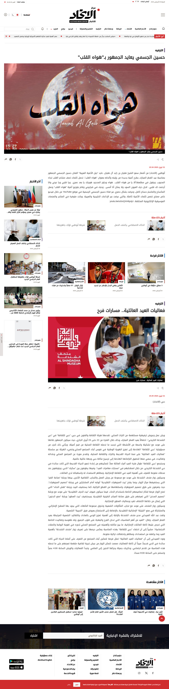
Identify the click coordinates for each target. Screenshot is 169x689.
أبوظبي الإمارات (142, 1)
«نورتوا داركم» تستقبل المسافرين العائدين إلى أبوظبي (67, 613)
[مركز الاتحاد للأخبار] (84, 15)
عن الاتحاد (71, 664)
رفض (69, 684)
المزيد (55, 29)
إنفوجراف (94, 669)
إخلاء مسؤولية (46, 655)
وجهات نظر (108, 29)
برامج (63, 29)
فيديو (70, 29)
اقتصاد (129, 29)
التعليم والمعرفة (86, 29)
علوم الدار (153, 29)
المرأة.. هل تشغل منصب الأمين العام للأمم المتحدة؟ (106, 613)
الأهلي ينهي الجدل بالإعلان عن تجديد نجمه (108, 286)
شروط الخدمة (69, 673)
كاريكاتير (71, 655)
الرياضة (118, 29)
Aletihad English (45, 660)
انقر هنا (110, 685)
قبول (76, 684)
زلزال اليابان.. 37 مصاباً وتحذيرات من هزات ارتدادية (67, 286)
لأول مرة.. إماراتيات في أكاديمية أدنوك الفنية (147, 613)
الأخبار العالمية (140, 29)
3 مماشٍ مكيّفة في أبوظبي (151, 285)
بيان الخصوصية (69, 669)
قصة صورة (94, 673)
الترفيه (98, 29)
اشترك (33, 635)
